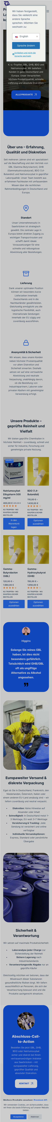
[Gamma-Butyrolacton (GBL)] (14, 549)
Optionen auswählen (38, 522)
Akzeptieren (18, 1117)
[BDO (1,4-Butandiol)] (38, 471)
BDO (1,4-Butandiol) (33, 492)
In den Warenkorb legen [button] (13, 523)
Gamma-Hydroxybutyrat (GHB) (36, 572)
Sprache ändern (26, 45)
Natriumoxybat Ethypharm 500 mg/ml (12, 494)
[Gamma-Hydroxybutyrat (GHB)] (38, 549)
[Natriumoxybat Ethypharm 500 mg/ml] (14, 471)
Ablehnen (35, 1117)
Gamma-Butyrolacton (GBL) (10, 572)
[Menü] (47, 11)
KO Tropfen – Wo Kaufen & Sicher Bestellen (10, 512)
